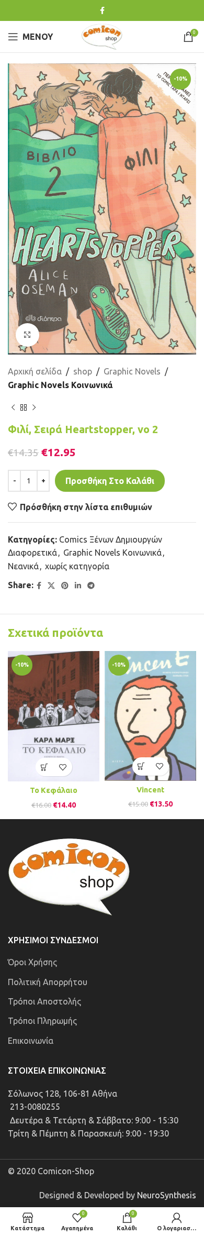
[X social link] (51, 586)
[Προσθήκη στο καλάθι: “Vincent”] (141, 766)
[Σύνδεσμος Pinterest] (65, 586)
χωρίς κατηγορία (77, 566)
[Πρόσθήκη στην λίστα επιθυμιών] (63, 767)
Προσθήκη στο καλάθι (109, 480)
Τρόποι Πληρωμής (42, 1020)
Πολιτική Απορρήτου (47, 982)
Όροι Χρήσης (32, 962)
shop (82, 371)
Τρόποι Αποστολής (44, 1001)
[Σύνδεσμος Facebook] (102, 11)
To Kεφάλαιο (53, 790)
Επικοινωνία (30, 1040)
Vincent (150, 790)
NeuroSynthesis (166, 1195)
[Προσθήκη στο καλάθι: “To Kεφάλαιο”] (45, 767)
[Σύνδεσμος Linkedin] (78, 586)
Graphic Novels (132, 371)
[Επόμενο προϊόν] (34, 407)
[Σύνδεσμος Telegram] (91, 586)
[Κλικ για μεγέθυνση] (27, 335)
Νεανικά (23, 566)
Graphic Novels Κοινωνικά (60, 385)
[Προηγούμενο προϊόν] (13, 407)
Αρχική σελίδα (35, 371)
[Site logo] (102, 35)
